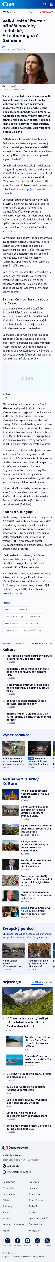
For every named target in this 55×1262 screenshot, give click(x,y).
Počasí (5, 1212)
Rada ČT (33, 1206)
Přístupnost (38, 1256)
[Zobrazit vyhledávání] (45, 4)
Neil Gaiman (35, 616)
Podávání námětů (38, 1218)
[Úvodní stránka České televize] (15, 1147)
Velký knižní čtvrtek (32, 630)
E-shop (6, 1218)
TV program (8, 1181)
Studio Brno (35, 1194)
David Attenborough (14, 616)
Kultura (8, 609)
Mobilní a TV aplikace (13, 1224)
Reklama (33, 1187)
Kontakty (34, 1230)
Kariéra (32, 1212)
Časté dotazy (35, 1224)
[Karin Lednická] (27, 68)
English (5, 1256)
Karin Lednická (31, 623)
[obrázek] (27, 378)
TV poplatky (8, 1194)
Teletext (6, 1200)
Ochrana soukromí (21, 1256)
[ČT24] (8, 4)
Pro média (34, 1181)
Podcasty (7, 1206)
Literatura (22, 609)
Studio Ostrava (36, 1200)
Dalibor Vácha (11, 630)
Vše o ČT (6, 1230)
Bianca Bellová (11, 623)
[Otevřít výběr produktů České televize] (51, 4)
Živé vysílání (8, 1187)
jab (3, 46)
